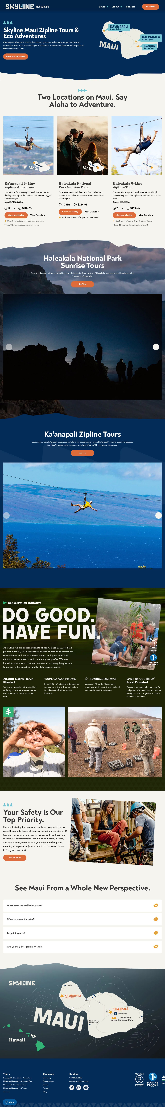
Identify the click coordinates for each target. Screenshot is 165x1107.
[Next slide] (156, 347)
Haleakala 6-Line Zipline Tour (14, 1085)
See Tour (82, 284)
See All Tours (15, 857)
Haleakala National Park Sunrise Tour (17, 1081)
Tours (102, 6)
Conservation (48, 1081)
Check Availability (16, 215)
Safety (45, 1085)
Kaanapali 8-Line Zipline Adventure (17, 1078)
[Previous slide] (9, 347)
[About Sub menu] (121, 6)
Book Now (150, 6)
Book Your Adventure (15, 56)
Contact (130, 6)
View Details (36, 215)
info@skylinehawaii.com (78, 1081)
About (115, 6)
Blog (45, 1092)
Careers (46, 1088)
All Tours (6, 1092)
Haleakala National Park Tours (15, 1088)
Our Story (47, 1078)
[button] (82, 906)
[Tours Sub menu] (107, 6)
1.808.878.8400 (75, 1078)
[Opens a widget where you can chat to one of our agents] (10, 1102)
